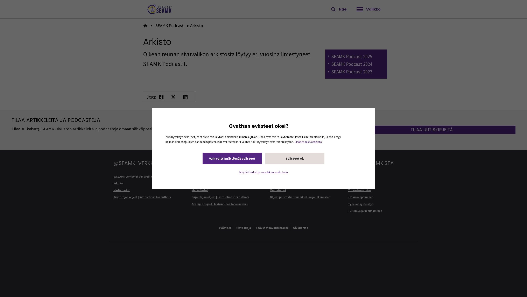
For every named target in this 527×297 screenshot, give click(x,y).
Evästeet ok (295, 158)
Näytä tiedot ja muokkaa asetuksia (263, 172)
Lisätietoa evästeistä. (308, 142)
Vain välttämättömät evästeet (232, 158)
